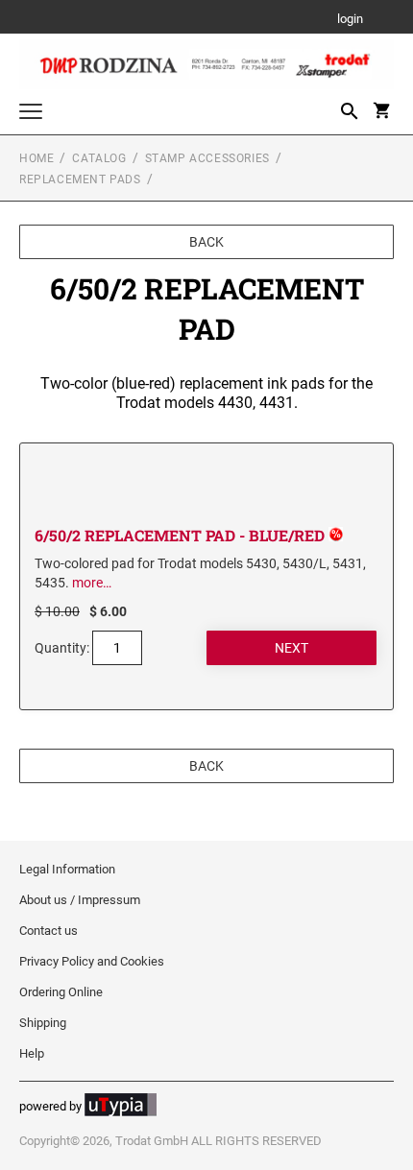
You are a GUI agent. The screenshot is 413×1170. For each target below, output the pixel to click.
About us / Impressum (79, 900)
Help (31, 1053)
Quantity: (62, 648)
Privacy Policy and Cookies (91, 961)
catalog (99, 158)
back (206, 242)
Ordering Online (61, 992)
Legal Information (67, 869)
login (350, 19)
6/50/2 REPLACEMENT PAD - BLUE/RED (181, 535)
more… (91, 582)
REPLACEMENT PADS (80, 179)
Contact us (48, 930)
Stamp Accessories (207, 158)
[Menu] (30, 114)
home (36, 158)
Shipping (42, 1022)
